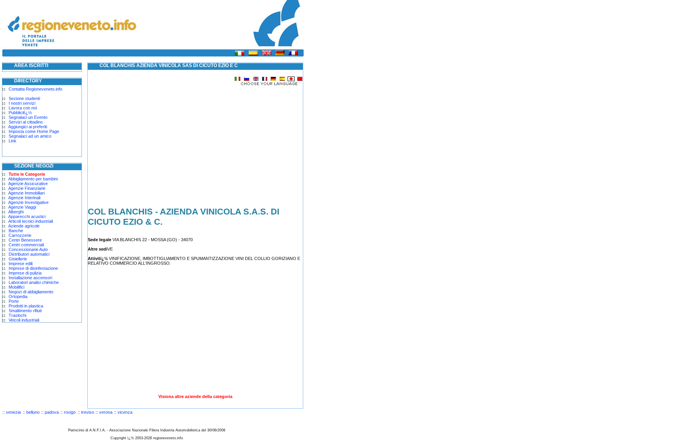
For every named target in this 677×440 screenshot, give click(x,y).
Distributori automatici (29, 254)
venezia (13, 412)
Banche (16, 230)
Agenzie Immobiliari (26, 193)
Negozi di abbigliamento (31, 291)
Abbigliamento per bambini (33, 178)
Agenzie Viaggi (22, 207)
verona (105, 412)
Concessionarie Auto (28, 249)
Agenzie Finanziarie (26, 188)
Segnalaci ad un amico (30, 136)
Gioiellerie (18, 258)
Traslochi (17, 315)
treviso (87, 412)
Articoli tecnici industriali (30, 221)
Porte (14, 301)
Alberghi (16, 211)
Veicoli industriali (24, 320)
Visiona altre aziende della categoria (195, 396)
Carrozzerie (20, 235)
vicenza (125, 412)
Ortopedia (18, 296)
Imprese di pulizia (25, 273)
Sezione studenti (24, 98)
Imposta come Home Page (34, 131)
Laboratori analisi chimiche (34, 282)
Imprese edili (21, 263)
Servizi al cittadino (26, 122)
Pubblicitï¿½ (20, 112)
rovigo (70, 412)
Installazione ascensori (30, 277)
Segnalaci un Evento (28, 117)
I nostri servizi (22, 103)
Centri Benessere (25, 240)
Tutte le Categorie (27, 174)
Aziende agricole (24, 226)
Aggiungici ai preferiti (27, 126)
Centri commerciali (26, 244)
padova (52, 412)
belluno (33, 412)
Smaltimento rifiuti (25, 310)
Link (12, 140)
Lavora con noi (23, 107)
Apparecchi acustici (26, 216)
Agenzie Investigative (28, 202)
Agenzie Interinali (24, 197)
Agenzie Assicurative (28, 183)
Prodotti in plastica (26, 306)
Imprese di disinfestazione (33, 268)
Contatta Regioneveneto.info (35, 89)
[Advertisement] (153, 141)
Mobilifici (16, 287)
